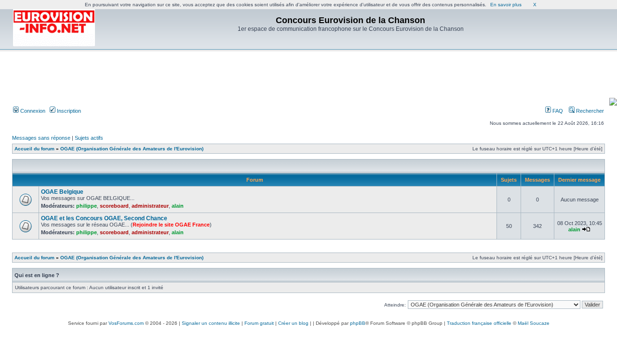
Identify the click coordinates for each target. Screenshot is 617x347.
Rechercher (589, 111)
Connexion (32, 111)
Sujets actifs (89, 138)
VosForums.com (126, 323)
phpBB (357, 323)
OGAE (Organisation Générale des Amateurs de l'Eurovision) (131, 148)
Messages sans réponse (41, 138)
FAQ (557, 111)
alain (178, 206)
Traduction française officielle (479, 323)
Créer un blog (293, 323)
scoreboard (114, 206)
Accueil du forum (34, 148)
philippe (86, 206)
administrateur (150, 206)
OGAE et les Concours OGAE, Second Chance (104, 218)
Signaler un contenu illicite (211, 323)
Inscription (68, 111)
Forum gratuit (259, 323)
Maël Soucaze (534, 323)
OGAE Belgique (62, 191)
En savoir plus (506, 4)
